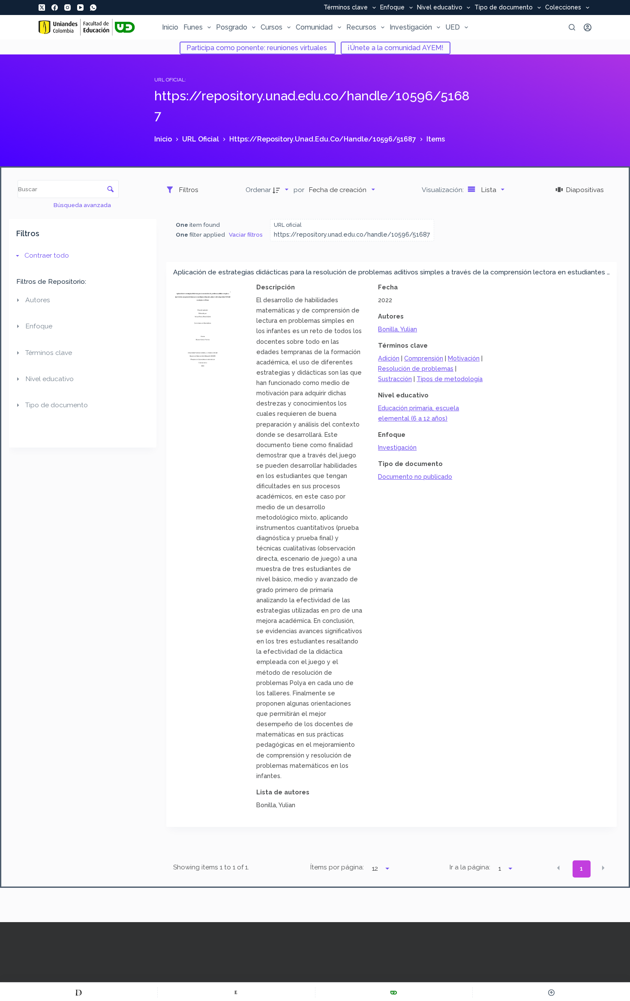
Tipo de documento (503, 8)
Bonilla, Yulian (397, 329)
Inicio (170, 27)
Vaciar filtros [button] (246, 234)
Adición (388, 358)
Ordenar (258, 190)
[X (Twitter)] (42, 7)
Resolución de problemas (415, 368)
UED (452, 27)
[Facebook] (54, 7)
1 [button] (581, 868)
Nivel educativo (439, 8)
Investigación (411, 27)
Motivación (464, 358)
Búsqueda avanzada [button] (83, 204)
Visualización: (443, 190)
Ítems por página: (337, 867)
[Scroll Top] (551, 992)
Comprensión (423, 358)
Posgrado (231, 27)
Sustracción (395, 378)
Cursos (271, 27)
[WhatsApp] (93, 7)
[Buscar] (572, 27)
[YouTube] (80, 7)
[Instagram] (67, 7)
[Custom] (78, 992)
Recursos (361, 27)
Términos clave (346, 8)
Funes (193, 27)
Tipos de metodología (450, 378)
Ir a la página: (470, 867)
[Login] (587, 27)
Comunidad (314, 27)
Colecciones (563, 8)
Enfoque (392, 8)
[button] (558, 868)
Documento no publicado (415, 476)
